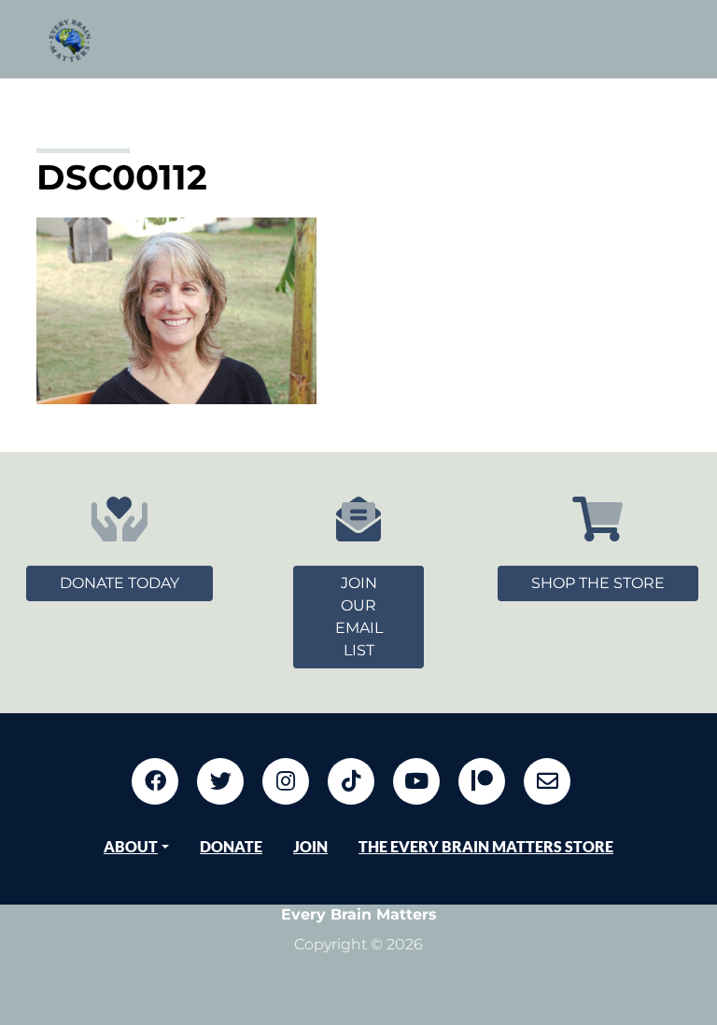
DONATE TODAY (119, 583)
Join (310, 846)
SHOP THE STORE (598, 583)
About (131, 846)
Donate (231, 846)
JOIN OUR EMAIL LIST (359, 616)
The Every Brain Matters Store (485, 846)
